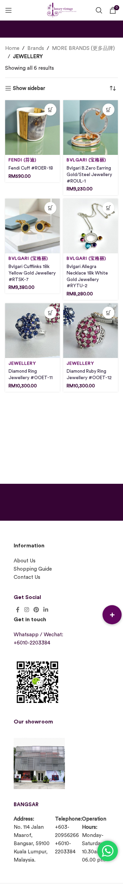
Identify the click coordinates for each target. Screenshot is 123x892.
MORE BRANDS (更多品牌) (83, 48)
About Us (25, 560)
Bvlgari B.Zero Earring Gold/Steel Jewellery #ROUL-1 (89, 175)
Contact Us (27, 577)
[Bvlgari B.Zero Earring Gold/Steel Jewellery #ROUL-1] (90, 127)
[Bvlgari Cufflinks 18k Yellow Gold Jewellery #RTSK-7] (32, 226)
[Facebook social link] (18, 609)
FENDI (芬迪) (23, 160)
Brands (35, 48)
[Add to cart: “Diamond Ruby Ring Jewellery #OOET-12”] (108, 313)
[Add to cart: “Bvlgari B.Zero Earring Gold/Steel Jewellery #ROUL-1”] (108, 110)
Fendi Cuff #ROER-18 (31, 168)
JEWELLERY (22, 363)
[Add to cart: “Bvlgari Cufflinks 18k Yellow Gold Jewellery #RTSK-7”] (50, 208)
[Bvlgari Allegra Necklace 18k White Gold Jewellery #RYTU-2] (90, 226)
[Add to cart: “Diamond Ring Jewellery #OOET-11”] (50, 313)
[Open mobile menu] (8, 10)
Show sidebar (29, 88)
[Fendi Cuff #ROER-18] (32, 127)
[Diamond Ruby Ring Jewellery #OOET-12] (90, 330)
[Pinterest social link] (36, 609)
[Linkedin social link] (46, 609)
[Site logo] (61, 9)
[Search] (99, 10)
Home (12, 48)
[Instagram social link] (26, 609)
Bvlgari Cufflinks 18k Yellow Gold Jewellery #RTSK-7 (32, 273)
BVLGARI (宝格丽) (86, 160)
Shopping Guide (33, 569)
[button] (112, 614)
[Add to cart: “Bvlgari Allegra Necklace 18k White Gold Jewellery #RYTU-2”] (108, 208)
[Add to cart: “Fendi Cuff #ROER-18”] (50, 110)
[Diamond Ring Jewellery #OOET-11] (32, 330)
